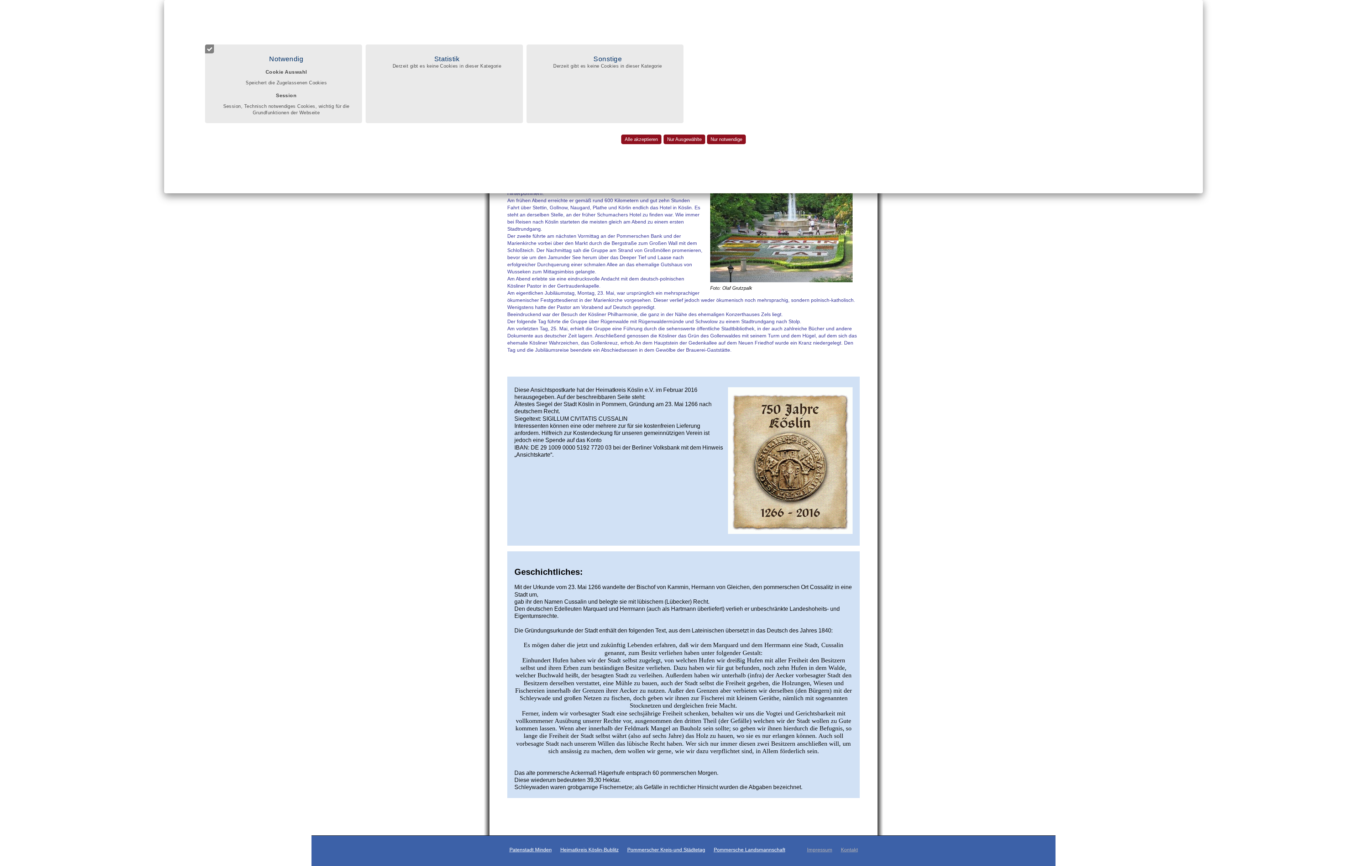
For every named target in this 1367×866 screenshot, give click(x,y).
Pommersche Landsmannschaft (749, 849)
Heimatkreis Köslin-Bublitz (589, 849)
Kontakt (849, 849)
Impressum (819, 849)
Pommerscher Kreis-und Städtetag (666, 849)
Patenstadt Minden (530, 849)
